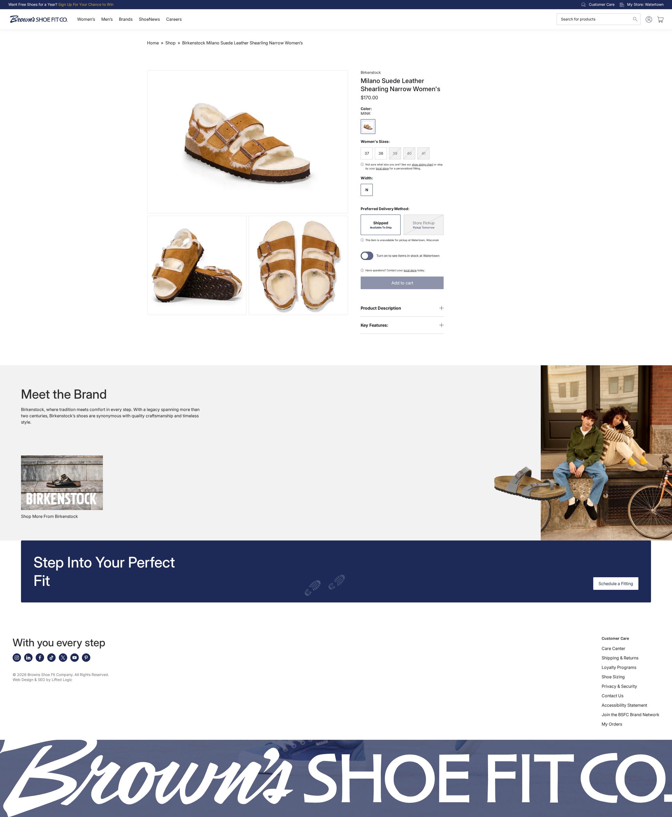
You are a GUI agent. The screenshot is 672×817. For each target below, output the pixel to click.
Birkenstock (371, 72)
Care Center (613, 648)
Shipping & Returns (620, 657)
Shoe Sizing (613, 676)
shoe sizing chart (422, 164)
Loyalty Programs (619, 667)
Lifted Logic (62, 679)
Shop (170, 42)
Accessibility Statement (624, 705)
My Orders (612, 724)
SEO (41, 679)
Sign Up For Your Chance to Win (85, 4)
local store (382, 168)
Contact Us (612, 695)
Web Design (23, 679)
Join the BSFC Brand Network (630, 714)
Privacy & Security (619, 686)
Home (153, 42)
